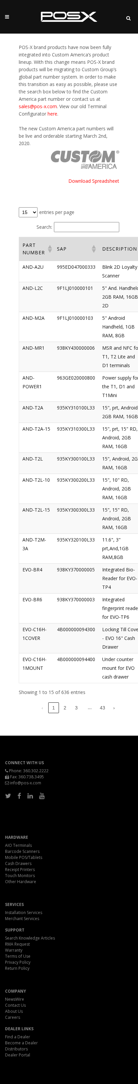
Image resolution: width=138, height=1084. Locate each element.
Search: (44, 227)
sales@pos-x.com (38, 106)
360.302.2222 (36, 771)
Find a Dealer (17, 1037)
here (52, 114)
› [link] (114, 707)
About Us (14, 1011)
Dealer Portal (17, 1055)
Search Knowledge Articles (30, 938)
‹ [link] (42, 707)
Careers (12, 1017)
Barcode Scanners (22, 851)
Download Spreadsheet (93, 181)
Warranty (13, 950)
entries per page (56, 212)
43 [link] (102, 707)
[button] (49, 249)
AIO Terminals (18, 845)
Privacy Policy (17, 962)
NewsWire (14, 999)
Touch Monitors (20, 875)
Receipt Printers (20, 869)
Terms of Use (17, 956)
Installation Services (23, 912)
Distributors (16, 1049)
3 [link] (76, 707)
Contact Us (15, 1005)
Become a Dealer (21, 1043)
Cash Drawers (18, 863)
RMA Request (17, 944)
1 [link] (53, 707)
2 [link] (65, 707)
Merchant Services (22, 918)
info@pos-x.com (25, 783)
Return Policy (17, 968)
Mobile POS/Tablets (23, 857)
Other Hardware (20, 881)
